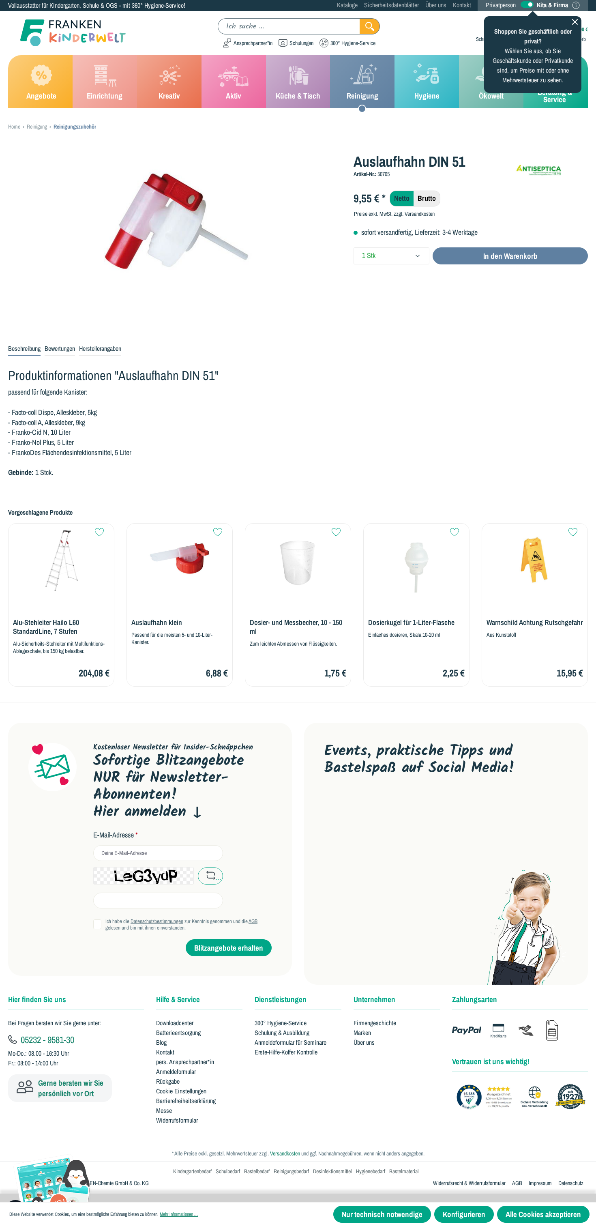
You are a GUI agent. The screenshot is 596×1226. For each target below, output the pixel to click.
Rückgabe (168, 1081)
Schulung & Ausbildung (282, 1032)
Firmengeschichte (375, 1022)
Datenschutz (570, 1183)
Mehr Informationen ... (179, 1214)
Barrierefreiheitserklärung (186, 1100)
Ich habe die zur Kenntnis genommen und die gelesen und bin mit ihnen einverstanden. (181, 924)
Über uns (435, 4)
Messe (164, 1110)
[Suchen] (370, 26)
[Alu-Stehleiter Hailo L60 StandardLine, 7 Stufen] (61, 560)
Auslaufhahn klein (156, 622)
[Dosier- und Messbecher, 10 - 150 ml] (298, 560)
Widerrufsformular (177, 1120)
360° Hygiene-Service (281, 1022)
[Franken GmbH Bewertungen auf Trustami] (523, 1097)
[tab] (24, 349)
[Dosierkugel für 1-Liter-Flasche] (416, 560)
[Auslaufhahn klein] (179, 560)
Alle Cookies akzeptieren (543, 1214)
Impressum (540, 1183)
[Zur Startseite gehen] (67, 33)
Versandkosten (285, 1153)
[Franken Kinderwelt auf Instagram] (383, 804)
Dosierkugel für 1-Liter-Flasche (411, 622)
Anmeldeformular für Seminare (290, 1042)
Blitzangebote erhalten (228, 948)
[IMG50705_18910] (174, 240)
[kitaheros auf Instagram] (409, 804)
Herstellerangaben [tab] (100, 348)
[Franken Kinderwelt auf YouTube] (331, 804)
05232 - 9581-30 (46, 1039)
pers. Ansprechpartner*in (185, 1061)
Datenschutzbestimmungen (157, 921)
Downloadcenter (174, 1022)
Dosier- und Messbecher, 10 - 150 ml (296, 627)
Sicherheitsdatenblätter (391, 4)
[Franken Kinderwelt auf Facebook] (357, 804)
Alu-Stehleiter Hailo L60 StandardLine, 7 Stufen (46, 627)
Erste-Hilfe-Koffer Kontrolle (286, 1052)
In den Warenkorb (510, 256)
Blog (161, 1042)
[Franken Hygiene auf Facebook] (434, 804)
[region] (174, 240)
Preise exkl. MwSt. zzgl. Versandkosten (394, 213)
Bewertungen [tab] (60, 348)
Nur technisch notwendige (382, 1214)
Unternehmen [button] (374, 999)
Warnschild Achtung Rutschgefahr (535, 622)
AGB (253, 921)
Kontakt (462, 4)
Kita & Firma (552, 4)
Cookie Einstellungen (181, 1090)
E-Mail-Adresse (115, 835)
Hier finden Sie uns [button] (37, 999)
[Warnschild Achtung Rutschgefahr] (535, 560)
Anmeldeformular (176, 1071)
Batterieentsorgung (178, 1032)
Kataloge (347, 4)
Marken (362, 1032)
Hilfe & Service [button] (178, 999)
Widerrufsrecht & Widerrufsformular (469, 1183)
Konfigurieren (464, 1214)
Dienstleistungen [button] (281, 999)
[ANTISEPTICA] (551, 166)
